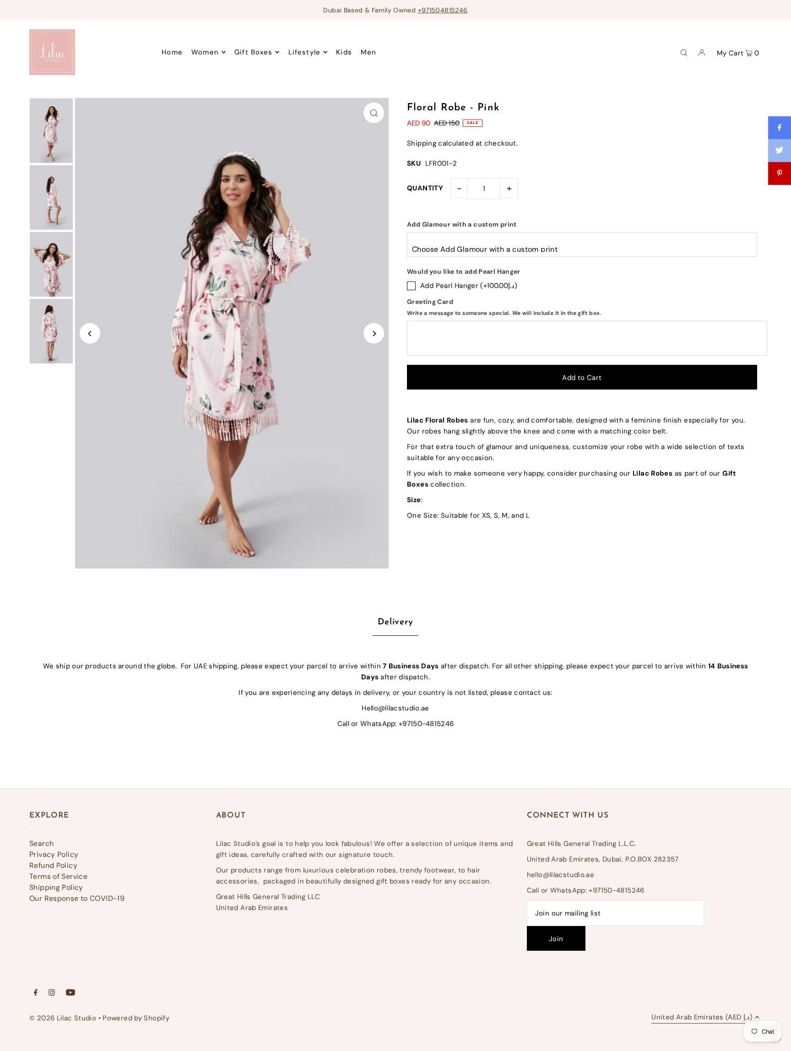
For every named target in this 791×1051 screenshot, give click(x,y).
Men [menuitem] (368, 52)
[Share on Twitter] (779, 150)
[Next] (373, 333)
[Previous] (90, 333)
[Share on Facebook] (779, 127)
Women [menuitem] (205, 52)
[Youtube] (70, 993)
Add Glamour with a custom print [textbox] (462, 224)
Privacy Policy (53, 854)
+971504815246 (443, 10)
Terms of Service (58, 876)
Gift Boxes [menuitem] (253, 52)
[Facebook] (36, 993)
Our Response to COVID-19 (77, 898)
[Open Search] (684, 52)
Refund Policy (53, 865)
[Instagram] (52, 993)
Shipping (421, 143)
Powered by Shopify (136, 1018)
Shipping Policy (56, 887)
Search (41, 843)
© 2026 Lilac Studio (62, 1018)
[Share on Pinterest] (779, 173)
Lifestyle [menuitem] (304, 52)
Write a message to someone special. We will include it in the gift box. (504, 313)
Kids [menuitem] (344, 52)
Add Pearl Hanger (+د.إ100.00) (469, 285)
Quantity (425, 188)
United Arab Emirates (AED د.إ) (702, 1018)
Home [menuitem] (172, 52)
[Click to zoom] (373, 113)
